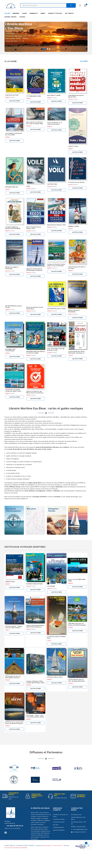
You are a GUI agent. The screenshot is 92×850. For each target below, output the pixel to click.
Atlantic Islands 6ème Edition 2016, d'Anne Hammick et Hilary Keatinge (35, 627)
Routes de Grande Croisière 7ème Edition (34, 308)
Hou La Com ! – (59, 845)
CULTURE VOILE (52, 184)
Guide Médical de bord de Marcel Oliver (76, 96)
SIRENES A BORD (73, 226)
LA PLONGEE (51, 586)
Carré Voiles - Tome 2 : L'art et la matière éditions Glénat (35, 716)
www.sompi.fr (47, 845)
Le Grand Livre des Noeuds (76, 182)
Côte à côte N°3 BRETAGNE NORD (76, 580)
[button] (14, 101)
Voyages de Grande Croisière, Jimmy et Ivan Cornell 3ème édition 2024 (56, 265)
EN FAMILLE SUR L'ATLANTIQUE (10, 350)
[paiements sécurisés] (73, 796)
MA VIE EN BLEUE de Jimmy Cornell (13, 306)
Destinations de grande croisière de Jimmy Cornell (13, 390)
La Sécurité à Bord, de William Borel (56, 637)
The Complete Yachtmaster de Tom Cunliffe (13, 134)
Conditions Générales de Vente (36, 795)
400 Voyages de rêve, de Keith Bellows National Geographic (12, 677)
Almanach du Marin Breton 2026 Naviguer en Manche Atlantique (34, 270)
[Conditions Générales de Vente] (28, 796)
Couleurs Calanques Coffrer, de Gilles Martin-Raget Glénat (35, 681)
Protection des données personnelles (15, 847)
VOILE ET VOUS (73, 146)
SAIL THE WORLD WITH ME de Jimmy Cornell (56, 349)
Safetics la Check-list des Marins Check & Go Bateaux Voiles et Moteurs (34, 392)
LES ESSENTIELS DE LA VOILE (56, 308)
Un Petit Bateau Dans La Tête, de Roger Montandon (76, 680)
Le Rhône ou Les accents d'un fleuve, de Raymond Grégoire (14, 722)
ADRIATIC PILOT (10, 581)
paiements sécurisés (81, 795)
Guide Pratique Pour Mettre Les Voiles (76, 267)
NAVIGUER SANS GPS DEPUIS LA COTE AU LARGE (35, 352)
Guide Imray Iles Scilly (11, 95)
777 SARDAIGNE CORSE (33, 96)
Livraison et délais (14, 793)
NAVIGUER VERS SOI (11, 187)
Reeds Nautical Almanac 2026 (56, 225)
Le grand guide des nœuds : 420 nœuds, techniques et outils (76, 353)
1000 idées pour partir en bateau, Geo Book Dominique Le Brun (77, 625)
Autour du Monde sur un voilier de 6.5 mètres (54, 123)
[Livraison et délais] (5, 796)
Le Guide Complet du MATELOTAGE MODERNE (12, 227)
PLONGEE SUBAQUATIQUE (34, 584)
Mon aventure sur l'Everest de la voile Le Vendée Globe (34, 122)
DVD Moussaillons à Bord (54, 677)
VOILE (28, 186)
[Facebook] (5, 833)
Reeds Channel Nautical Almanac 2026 (33, 227)
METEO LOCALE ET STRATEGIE (74, 311)
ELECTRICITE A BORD (53, 95)
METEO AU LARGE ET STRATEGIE (12, 267)
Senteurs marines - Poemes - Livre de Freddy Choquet (14, 627)
